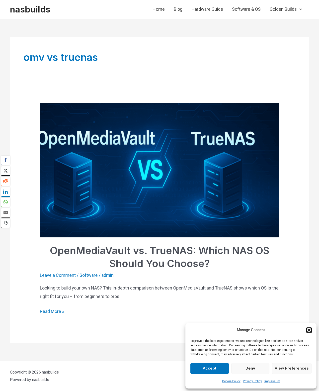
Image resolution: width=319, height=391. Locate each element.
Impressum (272, 381)
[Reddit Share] (5, 181)
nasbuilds (30, 9)
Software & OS (246, 9)
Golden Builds (283, 9)
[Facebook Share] (5, 160)
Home (159, 9)
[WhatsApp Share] (5, 202)
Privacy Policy (252, 381)
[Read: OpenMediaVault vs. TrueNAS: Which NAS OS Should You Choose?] (159, 169)
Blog (178, 9)
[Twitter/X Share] (5, 170)
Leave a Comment (58, 275)
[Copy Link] (5, 223)
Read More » (52, 311)
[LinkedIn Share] (5, 191)
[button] (309, 330)
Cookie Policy (231, 381)
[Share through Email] (5, 212)
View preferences (292, 368)
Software (89, 275)
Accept (209, 368)
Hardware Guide (207, 9)
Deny (250, 368)
